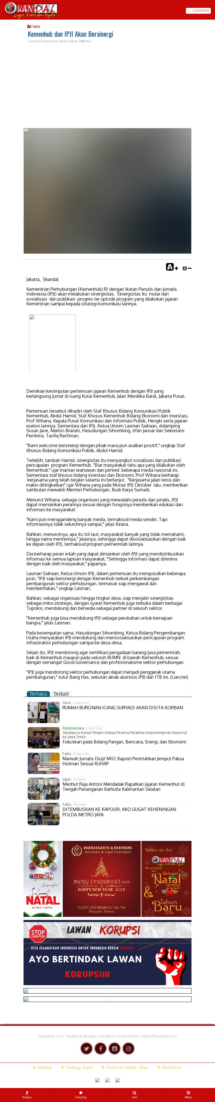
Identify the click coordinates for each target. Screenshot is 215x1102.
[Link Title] (2, 11)
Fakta (35, 26)
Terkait (61, 694)
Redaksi (43, 1067)
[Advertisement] (107, 86)
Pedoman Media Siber (126, 1067)
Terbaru (38, 694)
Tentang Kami (78, 1067)
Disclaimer (171, 1067)
